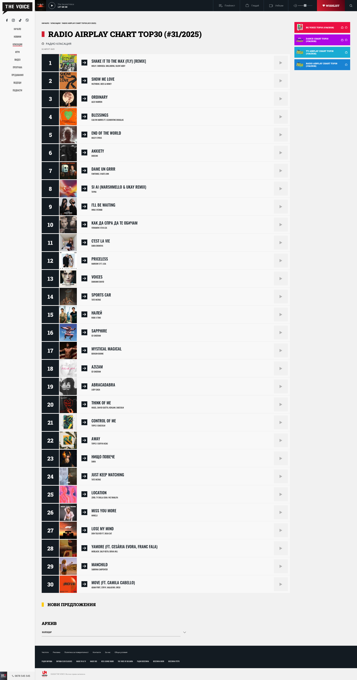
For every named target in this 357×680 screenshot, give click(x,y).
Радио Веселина (143, 661)
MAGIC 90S (93, 661)
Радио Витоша (47, 661)
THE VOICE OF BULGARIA (125, 661)
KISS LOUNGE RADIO (107, 661)
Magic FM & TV (81, 661)
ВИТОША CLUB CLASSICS (64, 661)
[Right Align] (281, 63)
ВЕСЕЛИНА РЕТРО (173, 661)
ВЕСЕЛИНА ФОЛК (158, 661)
